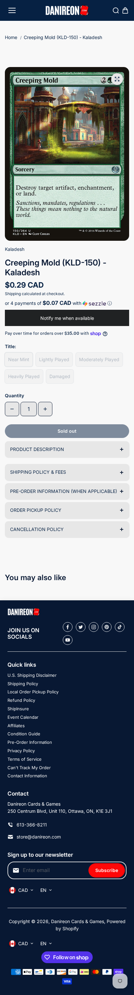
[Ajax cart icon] (125, 10)
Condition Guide (23, 733)
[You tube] (68, 640)
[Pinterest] (107, 627)
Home (11, 37)
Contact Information (27, 775)
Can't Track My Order (29, 767)
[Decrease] (12, 409)
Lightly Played (54, 359)
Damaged (59, 376)
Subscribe (106, 870)
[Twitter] (81, 627)
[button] (67, 303)
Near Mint (18, 359)
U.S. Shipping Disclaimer (32, 675)
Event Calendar (22, 717)
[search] (116, 10)
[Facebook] (68, 627)
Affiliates (16, 725)
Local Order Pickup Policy (33, 691)
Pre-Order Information (29, 742)
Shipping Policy (22, 683)
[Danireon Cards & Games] (67, 10)
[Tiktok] (120, 627)
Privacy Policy (21, 750)
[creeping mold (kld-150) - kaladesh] (117, 79)
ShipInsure (18, 708)
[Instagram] (94, 627)
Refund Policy (21, 700)
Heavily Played (24, 376)
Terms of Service (24, 759)
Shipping (13, 293)
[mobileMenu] (12, 10)
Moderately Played (99, 359)
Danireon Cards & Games (77, 921)
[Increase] (45, 409)
